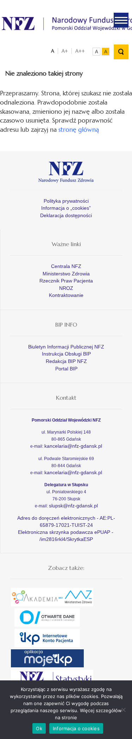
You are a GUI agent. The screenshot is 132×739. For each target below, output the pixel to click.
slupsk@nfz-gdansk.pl (73, 505)
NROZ (66, 288)
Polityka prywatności (66, 201)
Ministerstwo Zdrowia (66, 273)
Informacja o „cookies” (66, 208)
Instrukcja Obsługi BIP (66, 354)
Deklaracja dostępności (66, 215)
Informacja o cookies (76, 728)
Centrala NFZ (66, 266)
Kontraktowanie (66, 295)
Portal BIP (66, 368)
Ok (39, 728)
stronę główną (78, 129)
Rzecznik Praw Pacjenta (66, 281)
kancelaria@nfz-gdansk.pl (73, 446)
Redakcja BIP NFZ (66, 361)
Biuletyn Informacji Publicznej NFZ (66, 347)
